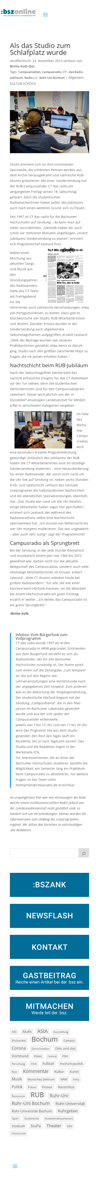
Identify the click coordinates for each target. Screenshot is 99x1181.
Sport (15, 1118)
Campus (69, 1040)
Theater (54, 1125)
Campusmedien (29, 72)
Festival (52, 1056)
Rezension (18, 1096)
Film (65, 1056)
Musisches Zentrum (41, 1079)
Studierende (31, 1118)
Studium (18, 1126)
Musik (17, 1079)
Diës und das (65, 1048)
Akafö (27, 1031)
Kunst (74, 1071)
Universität (19, 1133)
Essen (38, 1056)
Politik (17, 1086)
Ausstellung (60, 1032)
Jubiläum (16, 78)
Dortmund (20, 1056)
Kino (14, 1072)
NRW (63, 1079)
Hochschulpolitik (71, 1064)
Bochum (45, 1039)
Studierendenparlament (59, 1118)
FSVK (34, 1063)
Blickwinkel (19, 1040)
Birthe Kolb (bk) (22, 66)
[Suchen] (84, 852)
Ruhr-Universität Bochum (32, 1110)
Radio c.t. (31, 78)
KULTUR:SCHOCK (23, 83)
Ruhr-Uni (59, 1096)
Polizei (32, 1087)
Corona (19, 1048)
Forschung (18, 1064)
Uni (69, 1126)
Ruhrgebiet (68, 1110)
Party (76, 1079)
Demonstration (41, 1048)
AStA (42, 1031)
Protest (47, 1087)
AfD (14, 1032)
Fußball (48, 1063)
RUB (37, 1094)
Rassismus (66, 1087)
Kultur (59, 1071)
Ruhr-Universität (70, 1103)
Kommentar (36, 1071)
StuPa (36, 1125)
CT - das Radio (73, 72)
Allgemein (76, 77)
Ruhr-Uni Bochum (52, 78)
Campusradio (51, 72)
